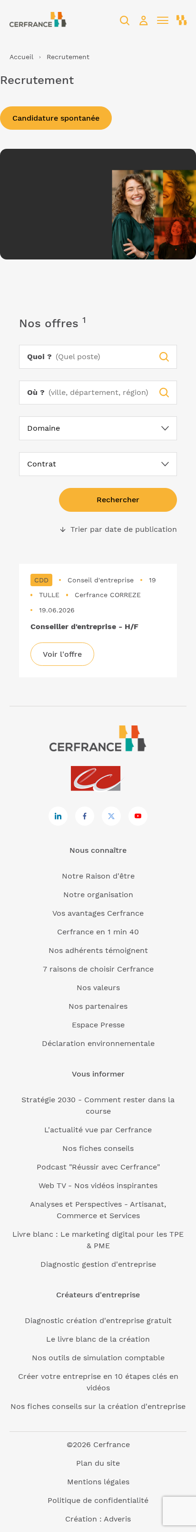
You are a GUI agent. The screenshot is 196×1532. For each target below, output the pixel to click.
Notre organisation (98, 894)
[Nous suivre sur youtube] (137, 816)
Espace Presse (98, 1024)
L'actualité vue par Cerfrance (98, 1129)
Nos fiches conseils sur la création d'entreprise (98, 1406)
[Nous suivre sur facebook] (84, 816)
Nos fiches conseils (98, 1148)
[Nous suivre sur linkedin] (58, 816)
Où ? (36, 392)
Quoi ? (39, 356)
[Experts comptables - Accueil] (98, 779)
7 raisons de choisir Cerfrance (98, 968)
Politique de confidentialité (98, 1500)
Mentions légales (98, 1481)
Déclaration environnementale (98, 1043)
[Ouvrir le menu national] (182, 20)
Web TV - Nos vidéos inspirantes (98, 1185)
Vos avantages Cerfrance (98, 913)
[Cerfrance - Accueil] (38, 20)
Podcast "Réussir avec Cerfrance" (98, 1166)
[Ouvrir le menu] (163, 20)
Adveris (117, 1518)
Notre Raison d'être (98, 875)
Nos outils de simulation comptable (98, 1357)
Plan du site (98, 1463)
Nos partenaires (98, 1006)
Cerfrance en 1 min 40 (98, 931)
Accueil (21, 57)
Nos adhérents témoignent (98, 950)
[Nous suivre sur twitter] (111, 816)
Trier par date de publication (118, 530)
